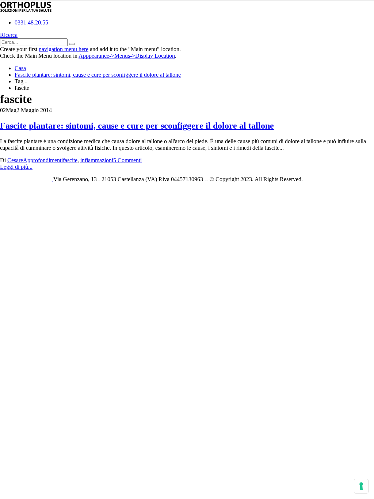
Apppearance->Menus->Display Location (127, 56)
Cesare (15, 160)
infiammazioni (96, 160)
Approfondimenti (43, 160)
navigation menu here (63, 49)
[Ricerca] (72, 44)
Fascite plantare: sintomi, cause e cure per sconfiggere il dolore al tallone (137, 125)
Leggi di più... (16, 167)
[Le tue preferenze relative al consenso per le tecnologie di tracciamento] (361, 486)
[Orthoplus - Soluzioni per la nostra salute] (26, 10)
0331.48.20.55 (31, 22)
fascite (70, 160)
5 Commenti (127, 160)
